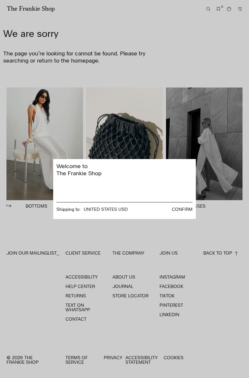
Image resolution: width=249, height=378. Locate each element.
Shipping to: (68, 209)
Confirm (182, 209)
